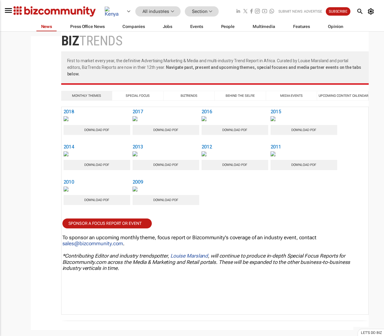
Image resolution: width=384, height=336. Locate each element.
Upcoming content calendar (343, 96)
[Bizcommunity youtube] (264, 12)
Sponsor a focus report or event (105, 223)
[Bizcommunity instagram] (257, 12)
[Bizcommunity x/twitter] (245, 12)
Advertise (313, 11)
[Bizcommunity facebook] (251, 12)
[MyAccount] (371, 11)
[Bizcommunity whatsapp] (271, 12)
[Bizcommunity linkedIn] (238, 12)
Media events (291, 96)
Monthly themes (86, 96)
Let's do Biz (371, 333)
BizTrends (189, 96)
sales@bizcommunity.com (92, 243)
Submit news (290, 11)
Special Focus (138, 96)
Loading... (49, 39)
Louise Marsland (189, 256)
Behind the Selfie (240, 96)
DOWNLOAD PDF (96, 130)
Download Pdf (165, 130)
